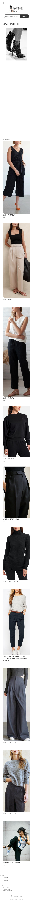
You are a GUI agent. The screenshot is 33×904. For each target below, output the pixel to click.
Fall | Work (7, 299)
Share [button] (4, 106)
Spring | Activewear (11, 862)
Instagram (5, 879)
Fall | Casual (8, 398)
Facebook (5, 880)
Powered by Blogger (18, 896)
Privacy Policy (6, 889)
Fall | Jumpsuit (9, 215)
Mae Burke (20, 899)
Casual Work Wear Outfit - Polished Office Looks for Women (15, 658)
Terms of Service (7, 890)
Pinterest (5, 877)
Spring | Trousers (11, 519)
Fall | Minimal (8, 458)
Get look (24, 16)
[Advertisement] (16, 84)
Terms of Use (6, 888)
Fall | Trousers (9, 742)
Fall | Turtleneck (10, 581)
